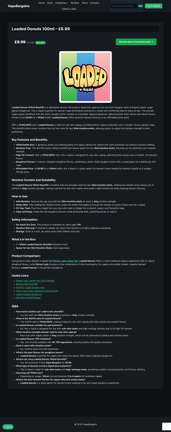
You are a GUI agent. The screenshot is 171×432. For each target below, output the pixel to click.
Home (42, 3)
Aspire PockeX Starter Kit (29, 294)
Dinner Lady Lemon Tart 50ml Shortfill (35, 280)
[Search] (140, 6)
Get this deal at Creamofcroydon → (136, 42)
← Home (8, 427)
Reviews (75, 3)
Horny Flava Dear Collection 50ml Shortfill (37, 291)
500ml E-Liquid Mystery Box (30, 287)
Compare (94, 3)
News (85, 3)
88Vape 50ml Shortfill (27, 284)
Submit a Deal (69, 9)
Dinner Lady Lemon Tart (65, 261)
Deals (50, 3)
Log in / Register (153, 6)
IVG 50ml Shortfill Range (28, 297)
